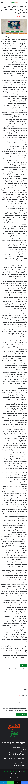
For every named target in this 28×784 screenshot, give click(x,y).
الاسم (25, 689)
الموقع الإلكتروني (23, 702)
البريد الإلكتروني (23, 695)
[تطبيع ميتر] (14, 2)
